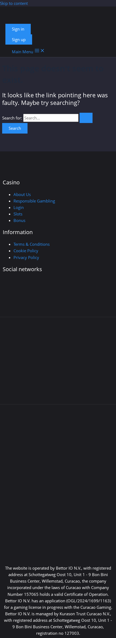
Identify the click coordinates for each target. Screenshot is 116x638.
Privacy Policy (26, 257)
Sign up (19, 39)
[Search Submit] (86, 118)
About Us (22, 194)
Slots (17, 214)
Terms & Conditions (31, 244)
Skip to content (14, 3)
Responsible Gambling (34, 201)
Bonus (19, 220)
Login (18, 207)
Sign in (18, 29)
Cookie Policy (25, 250)
